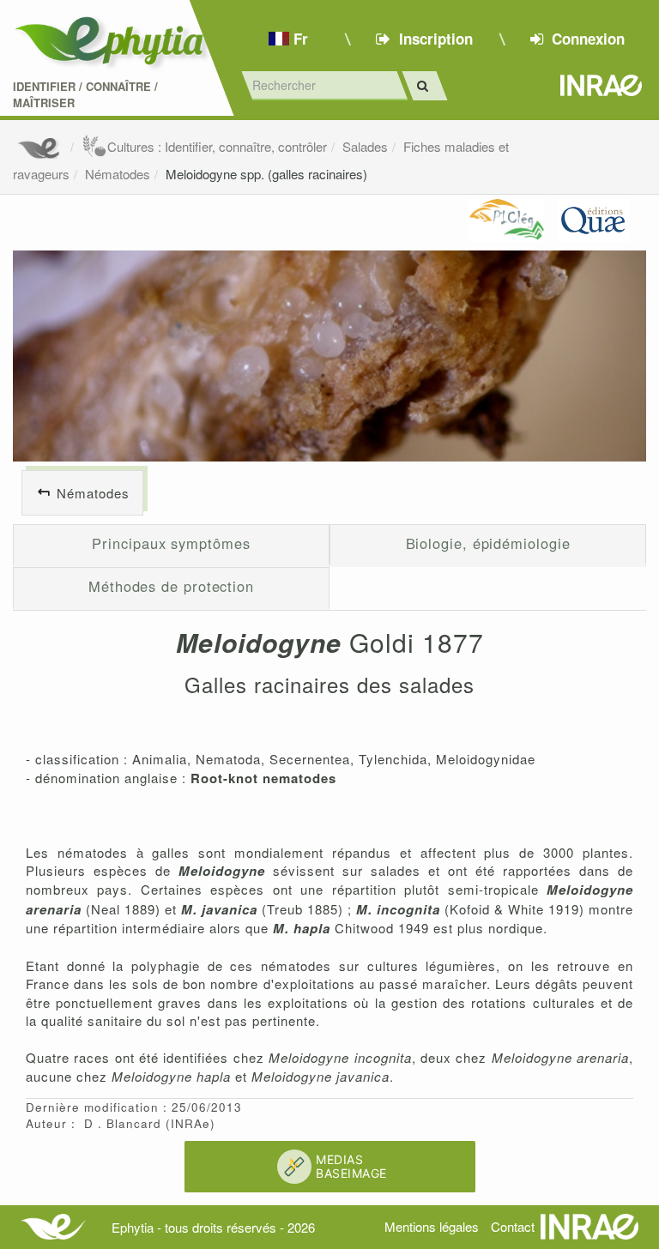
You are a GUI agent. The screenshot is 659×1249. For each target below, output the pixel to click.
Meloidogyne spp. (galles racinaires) (266, 174)
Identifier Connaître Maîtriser (85, 95)
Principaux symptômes (171, 543)
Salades (365, 146)
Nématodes (117, 174)
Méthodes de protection (171, 586)
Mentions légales (431, 1226)
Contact (513, 1226)
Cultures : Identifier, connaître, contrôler (217, 146)
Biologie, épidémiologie (488, 543)
